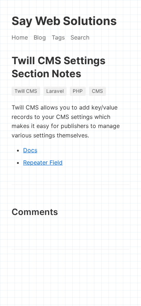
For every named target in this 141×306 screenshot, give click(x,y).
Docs (30, 150)
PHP (78, 91)
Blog (40, 37)
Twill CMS (25, 91)
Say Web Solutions (64, 21)
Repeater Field (43, 162)
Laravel (55, 91)
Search (79, 37)
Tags (58, 37)
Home (20, 37)
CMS (97, 91)
